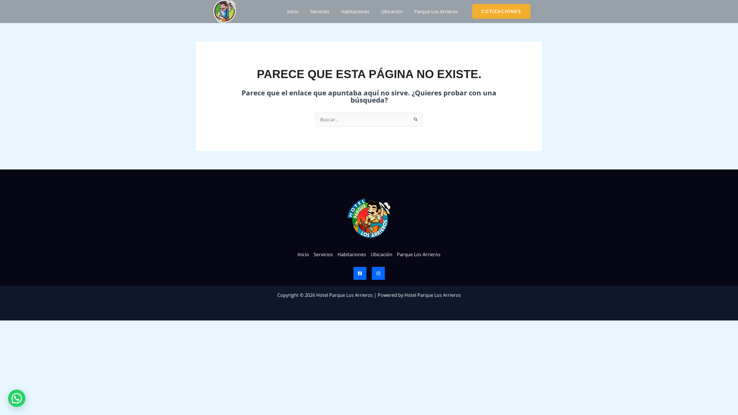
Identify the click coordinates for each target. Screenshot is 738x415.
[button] (16, 398)
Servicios (320, 11)
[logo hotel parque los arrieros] (224, 11)
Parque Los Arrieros (436, 11)
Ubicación (392, 11)
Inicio (293, 11)
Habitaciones (355, 11)
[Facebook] (359, 273)
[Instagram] (378, 273)
